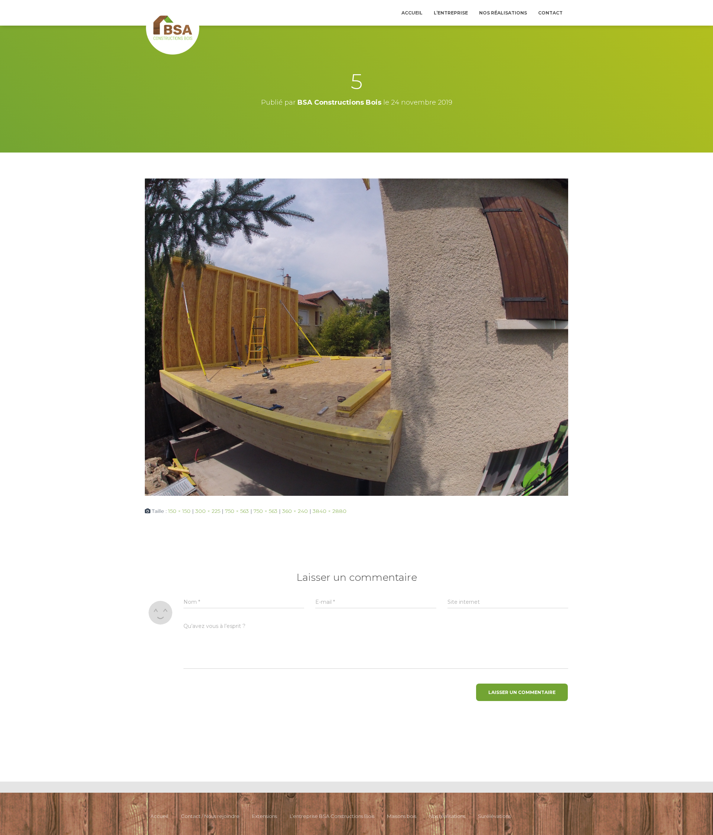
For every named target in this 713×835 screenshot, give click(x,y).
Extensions (264, 816)
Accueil (412, 13)
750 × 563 (237, 511)
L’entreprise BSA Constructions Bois (332, 816)
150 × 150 (179, 511)
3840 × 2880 (329, 511)
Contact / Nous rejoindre (210, 816)
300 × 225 (207, 511)
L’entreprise (451, 13)
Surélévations (494, 816)
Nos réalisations (503, 13)
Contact (550, 13)
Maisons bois (401, 816)
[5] (356, 336)
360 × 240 (295, 511)
